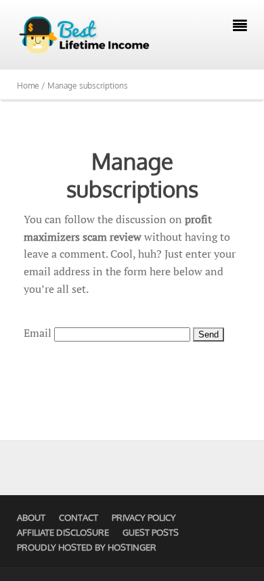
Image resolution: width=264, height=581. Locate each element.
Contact (78, 517)
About (31, 517)
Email (37, 332)
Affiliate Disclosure (63, 532)
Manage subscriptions (132, 175)
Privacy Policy (144, 517)
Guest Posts (151, 532)
